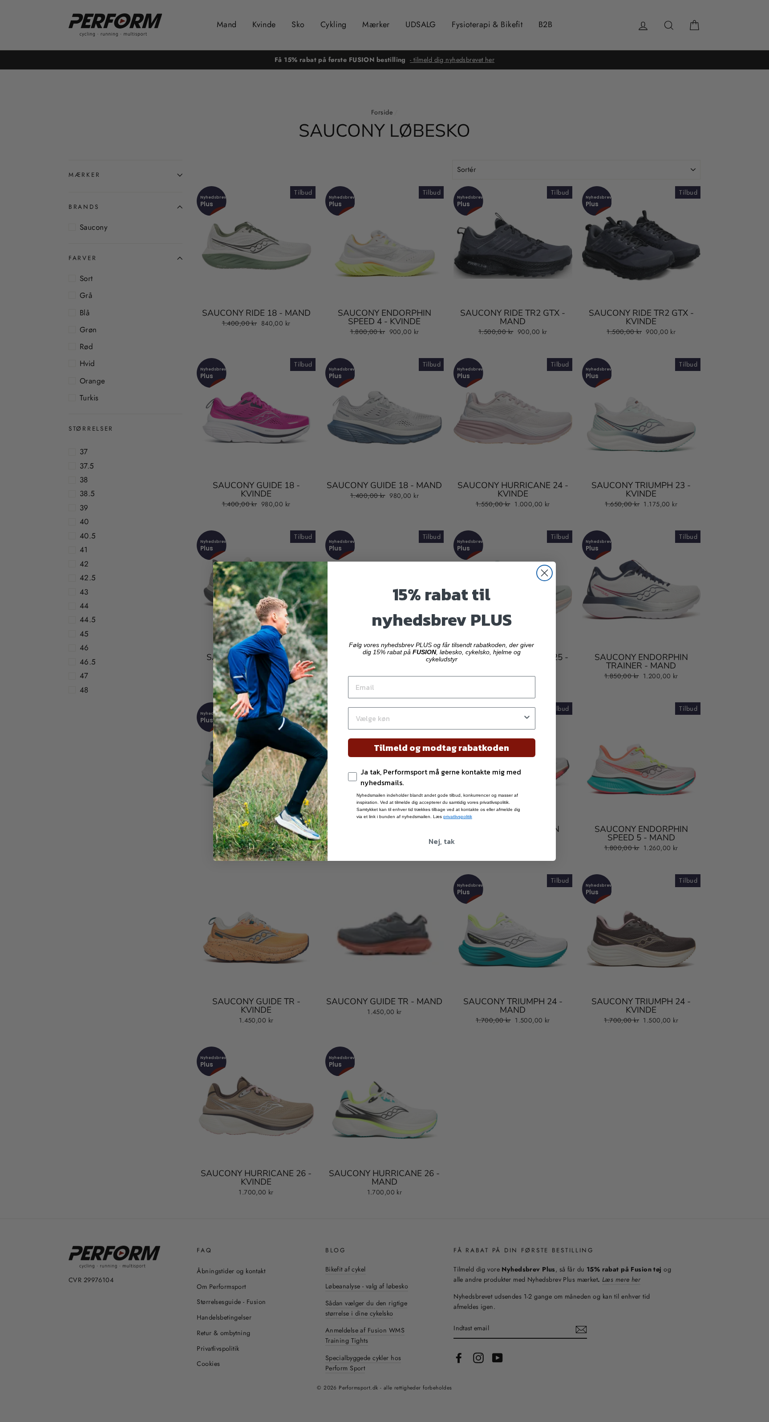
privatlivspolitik (457, 816)
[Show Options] (526, 718)
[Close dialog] (544, 573)
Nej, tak (442, 841)
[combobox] (439, 718)
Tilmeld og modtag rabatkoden (441, 747)
